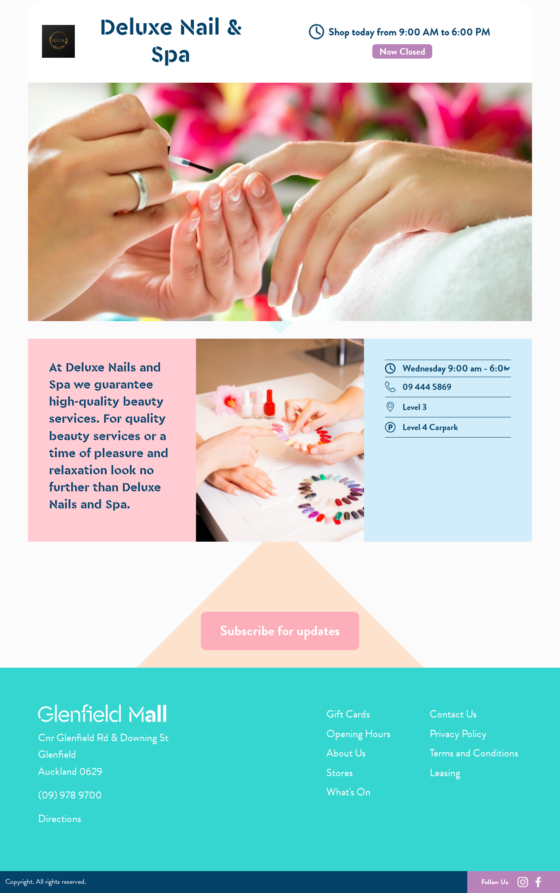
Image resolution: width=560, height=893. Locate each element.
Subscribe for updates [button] (280, 630)
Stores (339, 773)
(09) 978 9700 (70, 795)
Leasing (445, 773)
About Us (346, 753)
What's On (348, 792)
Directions (59, 818)
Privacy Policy (458, 734)
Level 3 (414, 406)
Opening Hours (358, 734)
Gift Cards (348, 714)
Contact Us (453, 714)
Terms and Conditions (474, 753)
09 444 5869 (427, 386)
